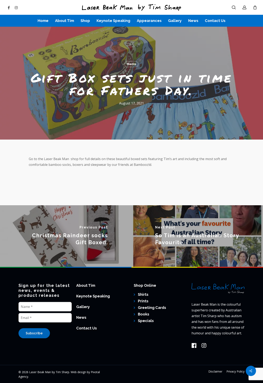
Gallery (83, 307)
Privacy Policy (235, 371)
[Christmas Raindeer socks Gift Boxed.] (66, 236)
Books (143, 314)
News (81, 317)
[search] (233, 7)
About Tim (85, 285)
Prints (143, 301)
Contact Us (86, 328)
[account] (244, 7)
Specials (146, 321)
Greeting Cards (152, 307)
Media (131, 64)
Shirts (143, 294)
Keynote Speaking (93, 296)
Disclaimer (215, 371)
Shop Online (145, 285)
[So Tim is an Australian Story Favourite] (197, 236)
